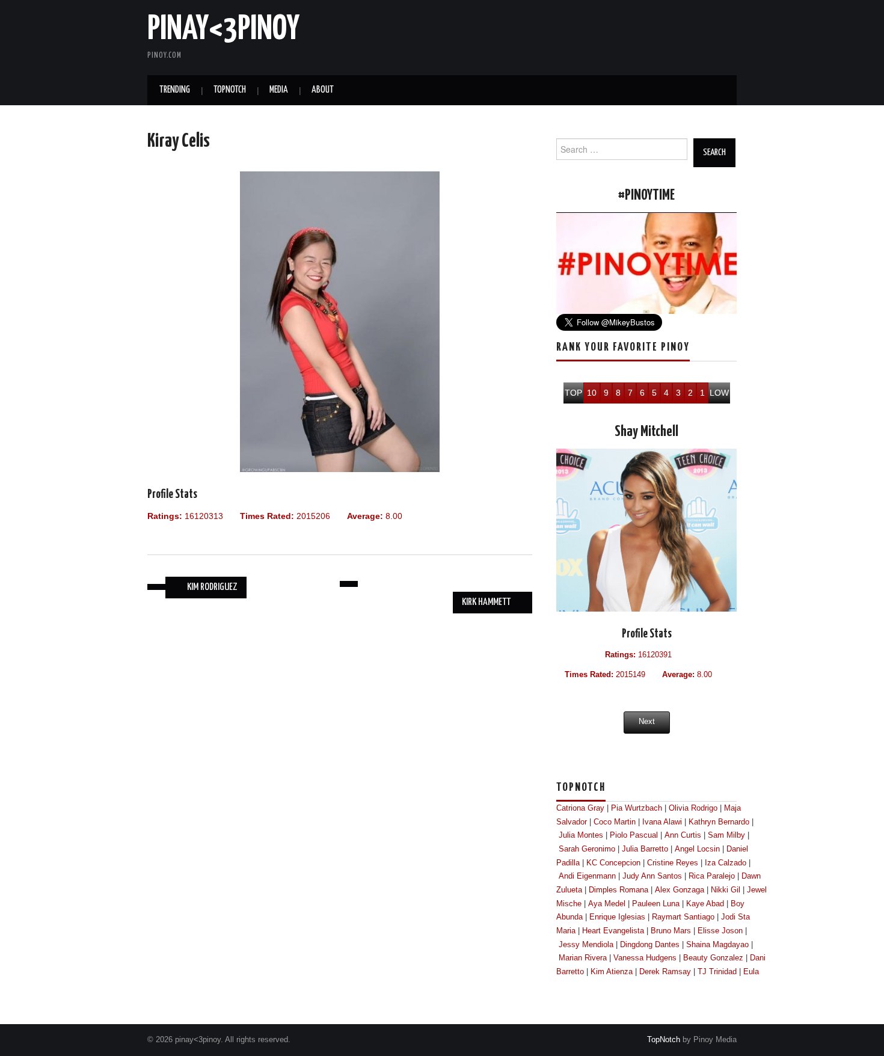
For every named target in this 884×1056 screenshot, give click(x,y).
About (323, 89)
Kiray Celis (178, 141)
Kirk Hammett (487, 602)
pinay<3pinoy (223, 29)
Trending (174, 89)
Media (278, 89)
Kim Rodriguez (211, 587)
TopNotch (229, 89)
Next (647, 721)
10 (592, 393)
